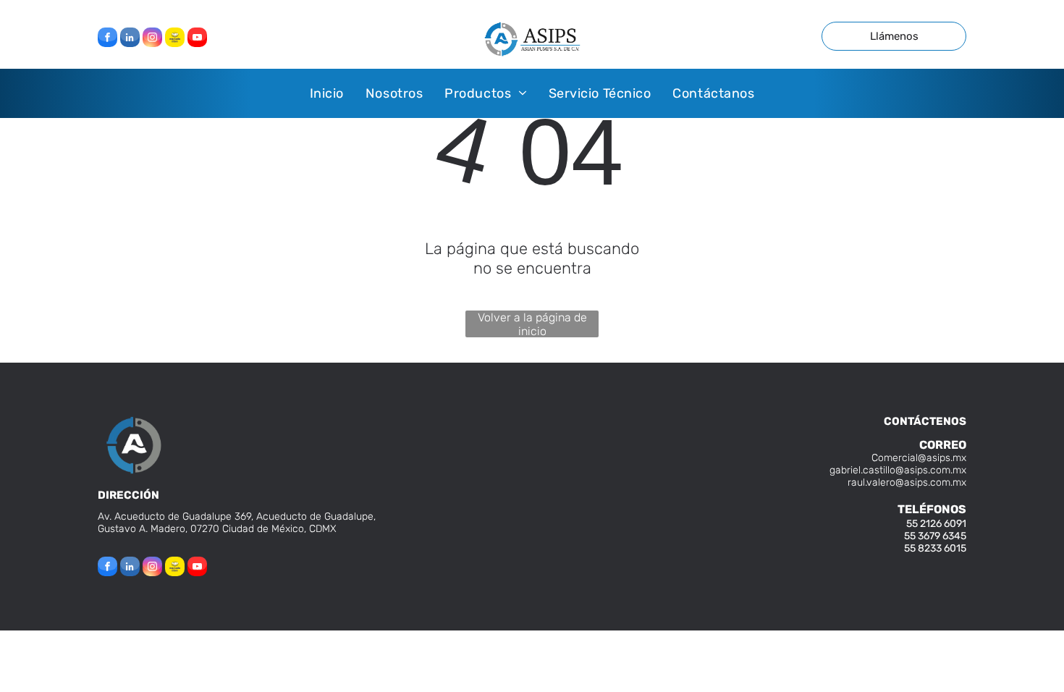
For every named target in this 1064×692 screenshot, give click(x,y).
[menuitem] (327, 93)
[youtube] (197, 39)
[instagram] (152, 39)
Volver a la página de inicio (532, 324)
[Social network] (175, 39)
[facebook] (107, 39)
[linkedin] (130, 39)
